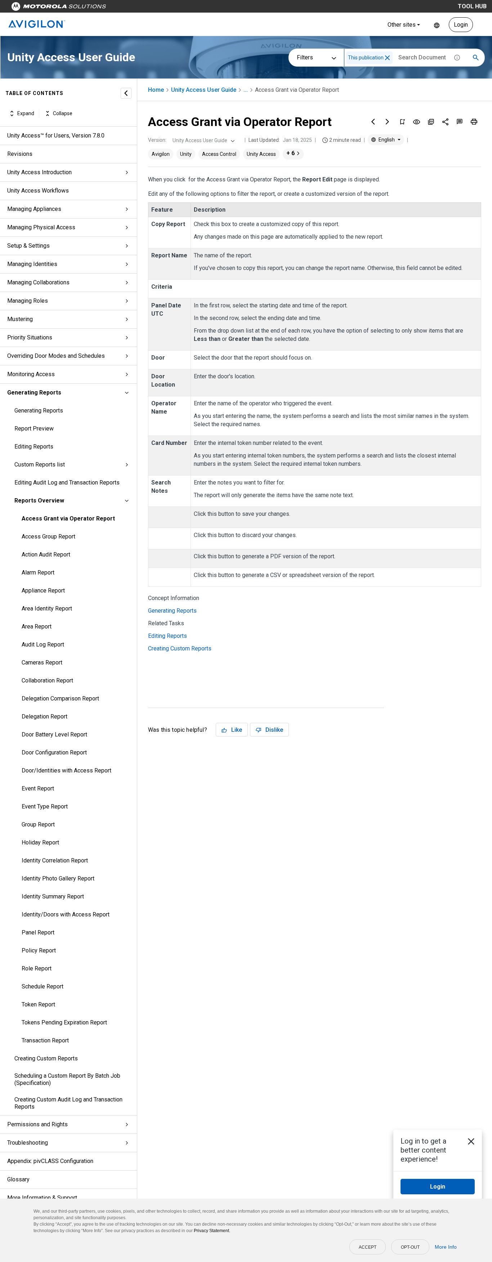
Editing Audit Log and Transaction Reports (67, 482)
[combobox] (202, 140)
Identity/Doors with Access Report (65, 914)
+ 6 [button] (290, 153)
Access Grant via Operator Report (68, 518)
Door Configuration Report (54, 752)
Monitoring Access (31, 374)
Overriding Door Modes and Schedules (56, 355)
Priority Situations (29, 337)
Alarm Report (38, 572)
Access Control (219, 154)
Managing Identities (32, 264)
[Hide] (126, 93)
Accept (367, 1247)
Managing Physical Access (41, 227)
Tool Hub (472, 6)
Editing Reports (33, 446)
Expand (25, 113)
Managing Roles (27, 300)
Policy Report (39, 950)
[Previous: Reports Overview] (373, 122)
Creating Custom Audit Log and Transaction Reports (68, 1103)
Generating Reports (34, 392)
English (436, 24)
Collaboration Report (47, 680)
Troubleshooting (27, 1142)
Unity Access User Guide (203, 90)
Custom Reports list (39, 464)
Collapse (62, 113)
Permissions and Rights (37, 1124)
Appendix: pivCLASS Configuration (50, 1161)
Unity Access (261, 154)
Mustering (20, 319)
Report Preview (34, 428)
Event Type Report (45, 806)
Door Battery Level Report (54, 734)
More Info (446, 1247)
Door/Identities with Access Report (66, 770)
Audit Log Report (43, 644)
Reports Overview (39, 500)
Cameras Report (42, 662)
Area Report (37, 626)
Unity (186, 154)
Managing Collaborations (38, 282)
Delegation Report (44, 716)
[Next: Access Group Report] (387, 122)
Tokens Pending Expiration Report (64, 1022)
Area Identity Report (47, 608)
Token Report (38, 1004)
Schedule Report (42, 986)
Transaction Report (45, 1040)
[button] (387, 57)
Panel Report (38, 932)
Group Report (38, 824)
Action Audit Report (46, 554)
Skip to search (189, 8)
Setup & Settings (28, 245)
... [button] (245, 90)
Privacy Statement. (212, 1230)
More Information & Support (42, 1197)
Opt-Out (410, 1247)
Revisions (19, 153)
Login (461, 24)
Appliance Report (43, 590)
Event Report (38, 788)
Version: (157, 140)
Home (156, 90)
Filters (305, 57)
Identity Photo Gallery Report (58, 878)
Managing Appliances (34, 209)
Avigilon (161, 154)
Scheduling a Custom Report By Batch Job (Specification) (67, 1079)
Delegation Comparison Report (60, 698)
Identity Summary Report (53, 896)
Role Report (37, 968)
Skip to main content (137, 8)
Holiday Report (40, 842)
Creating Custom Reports (46, 1058)
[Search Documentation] (476, 58)
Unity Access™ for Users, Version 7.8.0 (55, 135)
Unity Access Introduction (39, 172)
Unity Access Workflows (38, 190)
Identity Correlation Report (55, 860)
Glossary (18, 1179)
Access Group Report (48, 536)
